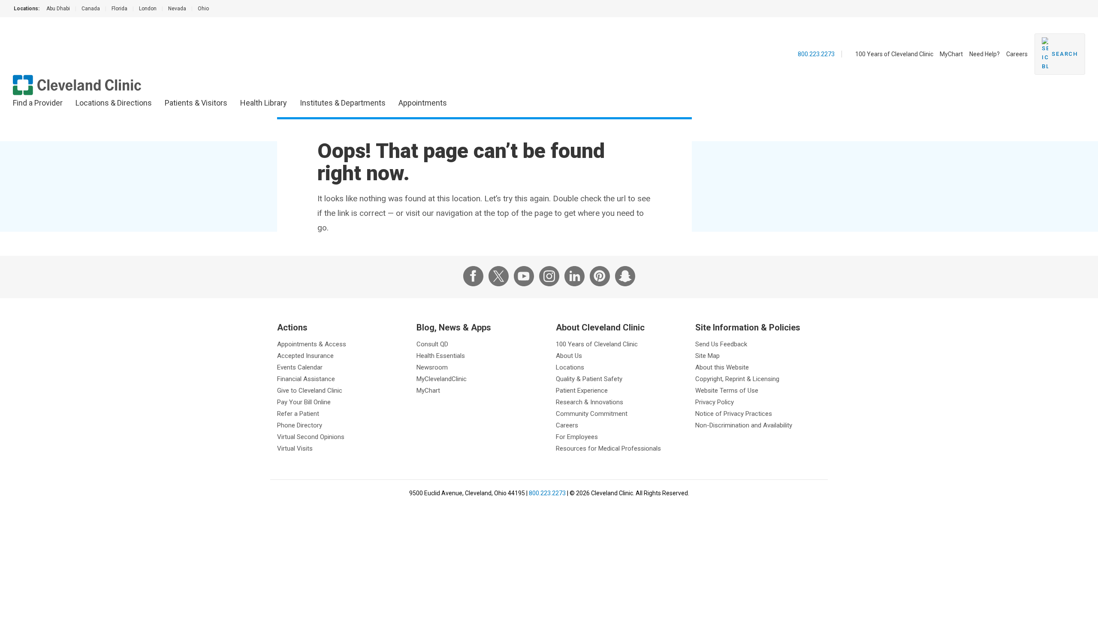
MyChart (951, 54)
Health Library (263, 102)
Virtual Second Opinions (310, 437)
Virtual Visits (295, 448)
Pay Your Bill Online (304, 402)
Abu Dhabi (58, 9)
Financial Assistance (306, 379)
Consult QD (432, 344)
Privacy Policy (714, 402)
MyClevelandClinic (441, 379)
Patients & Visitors (196, 102)
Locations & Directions (113, 102)
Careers (1017, 54)
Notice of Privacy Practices (733, 414)
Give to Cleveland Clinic (309, 390)
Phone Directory (299, 425)
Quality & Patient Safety (589, 379)
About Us (569, 356)
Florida (119, 9)
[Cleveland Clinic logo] (77, 85)
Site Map (707, 356)
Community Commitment (591, 414)
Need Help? (984, 54)
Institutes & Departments (343, 102)
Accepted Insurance (305, 356)
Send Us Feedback (721, 344)
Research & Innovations (589, 402)
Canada (90, 9)
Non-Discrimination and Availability (743, 425)
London (148, 9)
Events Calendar (300, 367)
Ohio (203, 9)
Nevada (177, 9)
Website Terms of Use (726, 390)
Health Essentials (440, 356)
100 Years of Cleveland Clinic (894, 54)
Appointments (422, 102)
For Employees (577, 437)
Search (1065, 54)
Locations (570, 367)
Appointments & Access (311, 344)
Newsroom (432, 367)
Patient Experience (582, 390)
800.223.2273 (816, 54)
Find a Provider (38, 102)
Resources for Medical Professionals (608, 448)
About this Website (722, 367)
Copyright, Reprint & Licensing (737, 379)
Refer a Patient (298, 414)
